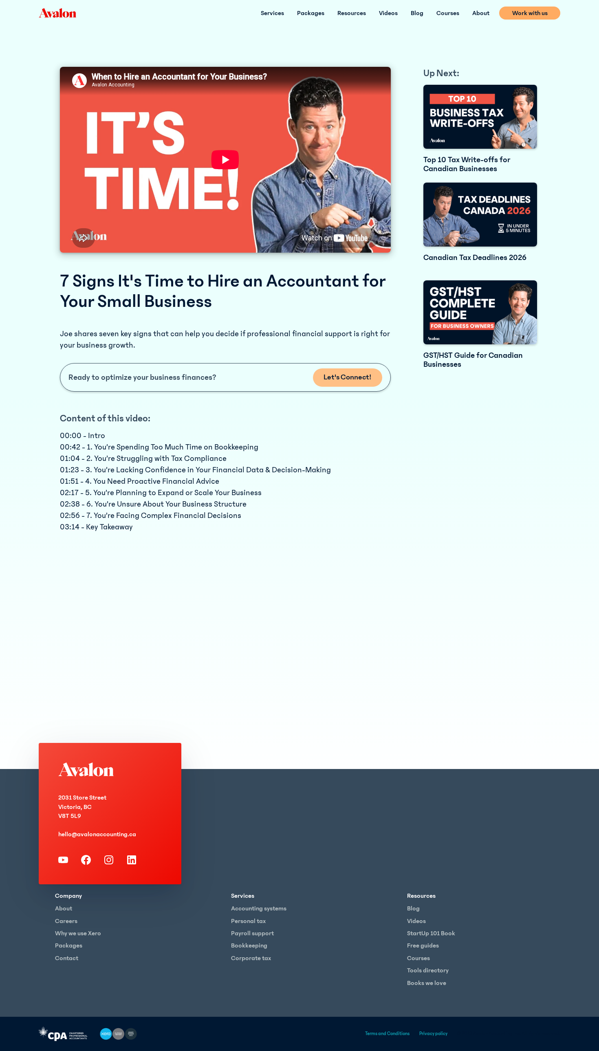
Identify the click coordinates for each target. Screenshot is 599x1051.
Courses (447, 13)
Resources (351, 13)
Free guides (423, 945)
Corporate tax (251, 958)
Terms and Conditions (387, 1033)
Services (272, 13)
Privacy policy (433, 1033)
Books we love (426, 983)
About (480, 13)
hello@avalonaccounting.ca (97, 834)
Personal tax (248, 921)
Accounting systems (258, 908)
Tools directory (428, 970)
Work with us (530, 13)
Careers (66, 921)
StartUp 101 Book (431, 933)
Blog (417, 13)
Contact (66, 958)
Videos (388, 13)
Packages (310, 13)
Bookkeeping (249, 945)
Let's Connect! (347, 377)
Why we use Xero (78, 933)
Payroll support (252, 933)
